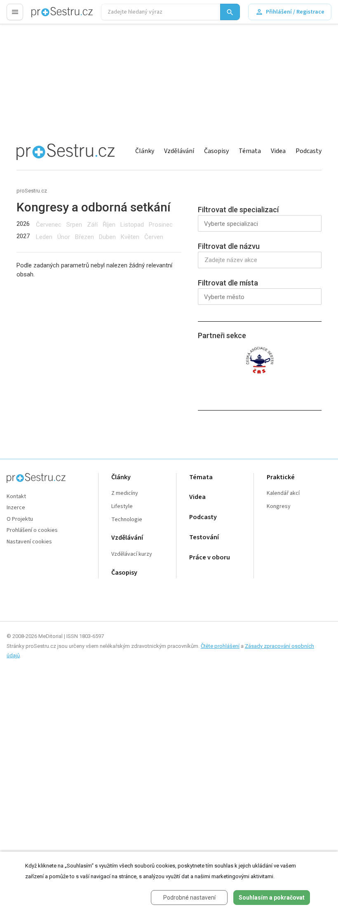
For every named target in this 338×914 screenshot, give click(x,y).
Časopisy (216, 150)
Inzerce (16, 508)
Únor (63, 237)
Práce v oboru (209, 557)
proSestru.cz (31, 191)
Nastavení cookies (29, 542)
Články (144, 150)
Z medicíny (124, 493)
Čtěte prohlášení (220, 646)
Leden (44, 237)
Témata (250, 150)
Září (92, 224)
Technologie (126, 520)
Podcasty (309, 150)
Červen (153, 237)
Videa (278, 150)
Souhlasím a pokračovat (272, 897)
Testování (204, 537)
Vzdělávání (179, 150)
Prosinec (161, 224)
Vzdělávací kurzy (131, 554)
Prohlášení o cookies (32, 530)
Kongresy (279, 506)
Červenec (48, 224)
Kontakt (16, 497)
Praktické (281, 477)
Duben (107, 237)
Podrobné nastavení (189, 897)
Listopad (132, 224)
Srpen (74, 224)
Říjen (109, 224)
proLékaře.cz (48, 15)
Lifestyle (122, 506)
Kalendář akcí (283, 493)
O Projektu (20, 519)
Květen (130, 237)
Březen (84, 237)
